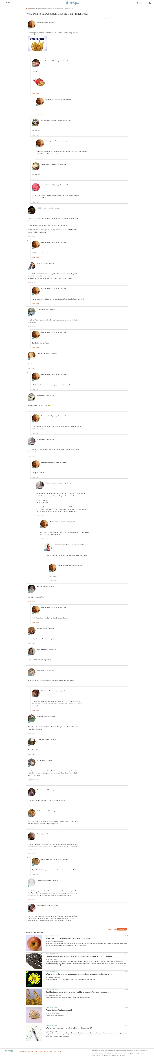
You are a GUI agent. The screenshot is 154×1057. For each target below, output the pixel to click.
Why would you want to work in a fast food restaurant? (69, 1028)
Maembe (39, 628)
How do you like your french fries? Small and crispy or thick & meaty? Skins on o (80, 956)
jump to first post (112, 929)
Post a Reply (122, 929)
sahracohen (44, 185)
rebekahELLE (41, 353)
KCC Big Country (42, 208)
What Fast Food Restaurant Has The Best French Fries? (69, 938)
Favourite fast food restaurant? (59, 1010)
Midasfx (39, 439)
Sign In (139, 3)
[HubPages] (72, 3)
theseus (39, 670)
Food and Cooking (52, 936)
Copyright (30, 1051)
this (67, 61)
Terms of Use (38, 1051)
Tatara (43, 164)
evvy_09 (39, 263)
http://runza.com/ (33, 780)
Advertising (57, 1051)
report (33, 54)
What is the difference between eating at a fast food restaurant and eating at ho (79, 974)
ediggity (39, 395)
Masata (39, 22)
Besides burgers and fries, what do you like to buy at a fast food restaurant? (78, 992)
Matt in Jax (40, 811)
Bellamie (39, 586)
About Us (23, 1051)
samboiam (44, 61)
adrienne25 (40, 649)
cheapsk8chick (45, 120)
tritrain (43, 691)
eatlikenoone (41, 739)
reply (29, 54)
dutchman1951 (41, 905)
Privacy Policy (48, 1051)
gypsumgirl (40, 309)
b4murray (40, 716)
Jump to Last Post (105, 18)
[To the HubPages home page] (8, 1051)
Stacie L (39, 834)
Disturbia (40, 790)
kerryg (39, 760)
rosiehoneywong (59, 545)
